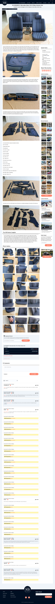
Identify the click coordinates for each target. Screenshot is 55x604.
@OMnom (12, 558)
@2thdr (11, 579)
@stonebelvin (9, 402)
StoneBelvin (6, 385)
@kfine (5, 387)
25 (37, 353)
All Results (46, 195)
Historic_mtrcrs (6, 393)
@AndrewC (12, 518)
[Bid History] (5, 353)
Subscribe (48, 596)
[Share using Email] (50, 70)
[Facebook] (26, 597)
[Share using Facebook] (44, 70)
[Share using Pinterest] (46, 70)
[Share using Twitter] (42, 70)
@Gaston (12, 553)
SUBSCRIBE (48, 245)
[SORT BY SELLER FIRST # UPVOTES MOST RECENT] (10, 380)
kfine (4, 409)
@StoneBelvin (6, 411)
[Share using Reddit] (48, 70)
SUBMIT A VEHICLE (47, 256)
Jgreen (5, 563)
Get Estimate (26, 340)
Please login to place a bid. (8, 355)
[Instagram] (52, 0)
